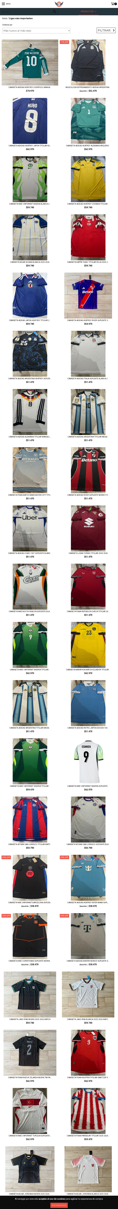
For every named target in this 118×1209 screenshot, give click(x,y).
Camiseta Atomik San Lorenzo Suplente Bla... (88, 844)
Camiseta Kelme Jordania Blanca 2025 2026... (88, 1194)
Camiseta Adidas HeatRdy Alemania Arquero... (88, 146)
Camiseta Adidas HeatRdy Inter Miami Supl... (88, 903)
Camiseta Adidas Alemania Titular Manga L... (30, 437)
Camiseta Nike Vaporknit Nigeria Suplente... (88, 786)
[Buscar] (54, 11)
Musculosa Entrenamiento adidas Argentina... (88, 87)
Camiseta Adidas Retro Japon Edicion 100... (88, 728)
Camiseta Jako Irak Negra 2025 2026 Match (30, 1019)
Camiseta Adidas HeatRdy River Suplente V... (88, 320)
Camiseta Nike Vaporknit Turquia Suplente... (30, 1136)
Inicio (4, 18)
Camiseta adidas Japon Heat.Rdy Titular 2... (30, 320)
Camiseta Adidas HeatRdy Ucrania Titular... (88, 204)
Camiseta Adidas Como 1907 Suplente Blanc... (30, 553)
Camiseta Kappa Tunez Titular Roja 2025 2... (88, 262)
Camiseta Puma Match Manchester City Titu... (30, 495)
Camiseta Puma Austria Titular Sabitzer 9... (88, 1077)
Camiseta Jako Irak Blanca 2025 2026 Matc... (88, 1019)
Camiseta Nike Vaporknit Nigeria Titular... (30, 670)
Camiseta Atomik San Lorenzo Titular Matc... (30, 844)
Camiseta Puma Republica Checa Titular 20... (88, 611)
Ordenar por (7, 25)
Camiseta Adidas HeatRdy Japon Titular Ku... (30, 146)
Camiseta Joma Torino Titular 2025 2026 (88, 553)
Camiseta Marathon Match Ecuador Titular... (88, 670)
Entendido (59, 1205)
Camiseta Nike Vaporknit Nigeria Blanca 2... (30, 204)
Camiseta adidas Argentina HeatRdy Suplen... (29, 379)
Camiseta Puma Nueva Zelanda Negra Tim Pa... (30, 1077)
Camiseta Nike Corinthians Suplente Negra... (30, 961)
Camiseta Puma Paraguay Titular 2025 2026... (88, 1136)
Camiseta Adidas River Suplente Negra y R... (88, 495)
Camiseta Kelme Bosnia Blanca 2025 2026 (29, 262)
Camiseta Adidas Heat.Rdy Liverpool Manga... (29, 87)
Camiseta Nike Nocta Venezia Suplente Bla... (30, 611)
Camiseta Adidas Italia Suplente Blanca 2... (88, 379)
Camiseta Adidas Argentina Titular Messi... (88, 437)
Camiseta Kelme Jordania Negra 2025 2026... (30, 1194)
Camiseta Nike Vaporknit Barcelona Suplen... (30, 903)
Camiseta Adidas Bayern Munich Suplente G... (88, 961)
